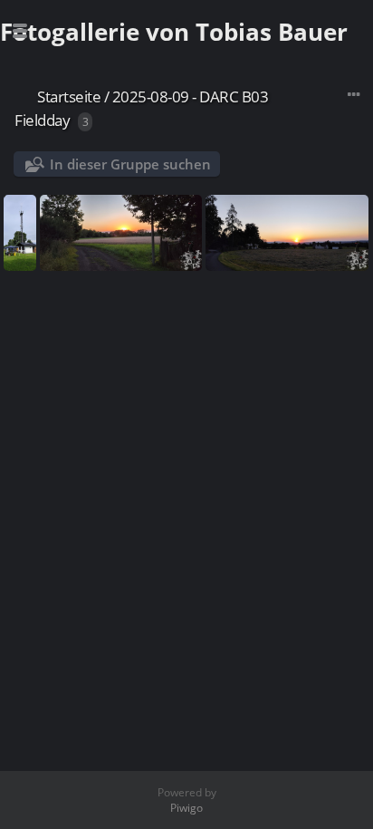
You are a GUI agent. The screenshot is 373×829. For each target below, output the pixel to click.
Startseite (68, 96)
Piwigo (186, 807)
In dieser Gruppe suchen (130, 164)
